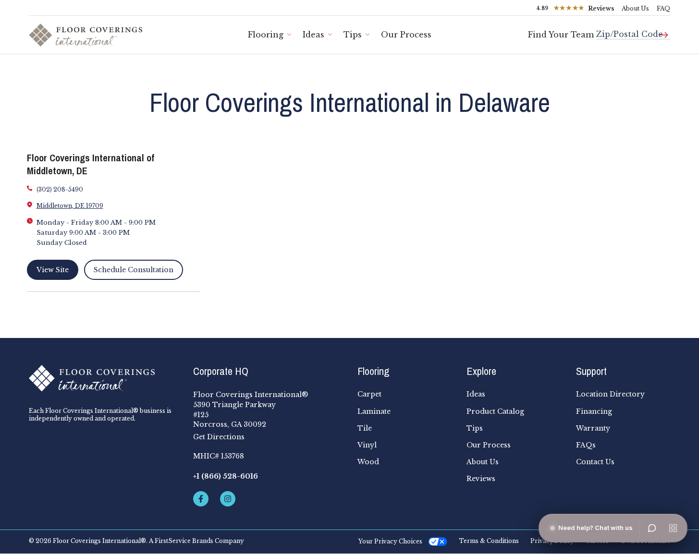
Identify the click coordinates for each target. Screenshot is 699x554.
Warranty (593, 428)
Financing (594, 411)
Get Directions (219, 437)
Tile (364, 428)
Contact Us (595, 461)
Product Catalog (495, 411)
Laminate (374, 411)
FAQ (663, 8)
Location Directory (610, 394)
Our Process (406, 34)
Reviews (480, 478)
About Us (635, 8)
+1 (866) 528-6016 (225, 476)
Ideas (313, 34)
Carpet (369, 394)
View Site (53, 269)
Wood (368, 461)
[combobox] (633, 30)
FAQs (586, 445)
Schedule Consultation (133, 269)
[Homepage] (103, 378)
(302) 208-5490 (60, 189)
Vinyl (367, 445)
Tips (352, 34)
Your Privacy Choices (390, 541)
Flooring (265, 34)
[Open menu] (673, 528)
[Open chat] (652, 528)
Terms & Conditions (489, 541)
